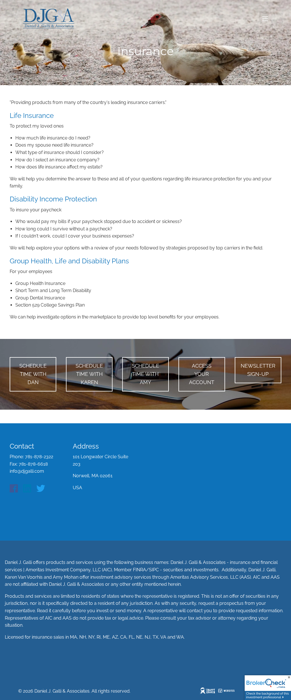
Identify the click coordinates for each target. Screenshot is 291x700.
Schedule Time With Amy (145, 374)
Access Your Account (201, 374)
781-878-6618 (33, 464)
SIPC (154, 569)
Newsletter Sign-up (258, 370)
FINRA (139, 569)
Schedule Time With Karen (89, 374)
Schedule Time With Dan (33, 374)
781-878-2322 (39, 456)
